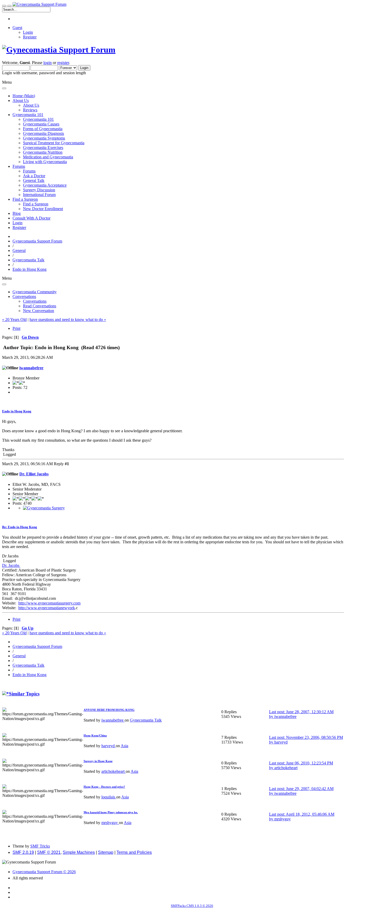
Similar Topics (24, 693)
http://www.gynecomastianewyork (46, 608)
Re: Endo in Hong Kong (19, 527)
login (47, 62)
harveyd (108, 746)
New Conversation (38, 310)
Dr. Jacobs (11, 565)
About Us (31, 105)
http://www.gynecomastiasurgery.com (49, 603)
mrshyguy (110, 822)
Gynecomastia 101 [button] (28, 114)
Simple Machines (79, 852)
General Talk (33, 180)
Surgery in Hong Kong (98, 761)
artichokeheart (113, 771)
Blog (17, 213)
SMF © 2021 (49, 852)
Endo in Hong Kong (16, 411)
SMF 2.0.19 (23, 852)
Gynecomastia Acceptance (45, 185)
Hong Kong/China (95, 735)
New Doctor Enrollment (43, 208)
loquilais (108, 797)
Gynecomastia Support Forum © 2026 (44, 871)
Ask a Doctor (34, 176)
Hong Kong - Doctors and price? (104, 786)
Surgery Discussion (39, 190)
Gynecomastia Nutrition (42, 152)
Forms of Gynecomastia (42, 128)
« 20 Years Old (14, 319)
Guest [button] (17, 27)
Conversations (34, 301)
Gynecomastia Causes (41, 124)
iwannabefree (31, 368)
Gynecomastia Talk (146, 720)
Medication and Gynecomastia (48, 157)
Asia (124, 746)
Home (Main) (24, 96)
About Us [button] (21, 100)
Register (30, 37)
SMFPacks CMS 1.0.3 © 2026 (192, 906)
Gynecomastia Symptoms (44, 138)
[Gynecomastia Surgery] (44, 508)
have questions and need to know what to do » (68, 319)
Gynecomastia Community (35, 292)
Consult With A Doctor (31, 218)
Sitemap (105, 852)
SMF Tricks (40, 846)
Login (28, 32)
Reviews (30, 110)
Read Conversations (39, 306)
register (63, 62)
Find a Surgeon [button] (25, 199)
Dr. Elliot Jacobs (34, 474)
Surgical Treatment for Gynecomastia (53, 143)
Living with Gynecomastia (45, 161)
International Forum (39, 194)
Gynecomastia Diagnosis (43, 133)
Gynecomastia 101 (38, 119)
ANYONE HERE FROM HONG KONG (109, 709)
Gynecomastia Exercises (43, 147)
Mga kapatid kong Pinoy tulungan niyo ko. (111, 812)
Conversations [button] (24, 296)
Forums (29, 171)
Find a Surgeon (35, 204)
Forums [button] (19, 166)
